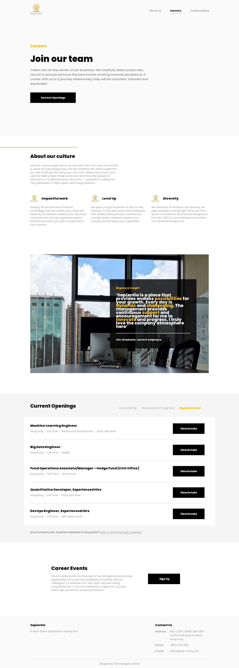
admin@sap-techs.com (184, 651)
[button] (53, 97)
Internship (128, 408)
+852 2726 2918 (179, 645)
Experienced (190, 408)
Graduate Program (158, 408)
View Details (188, 428)
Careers (175, 10)
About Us (155, 10)
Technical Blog (199, 10)
